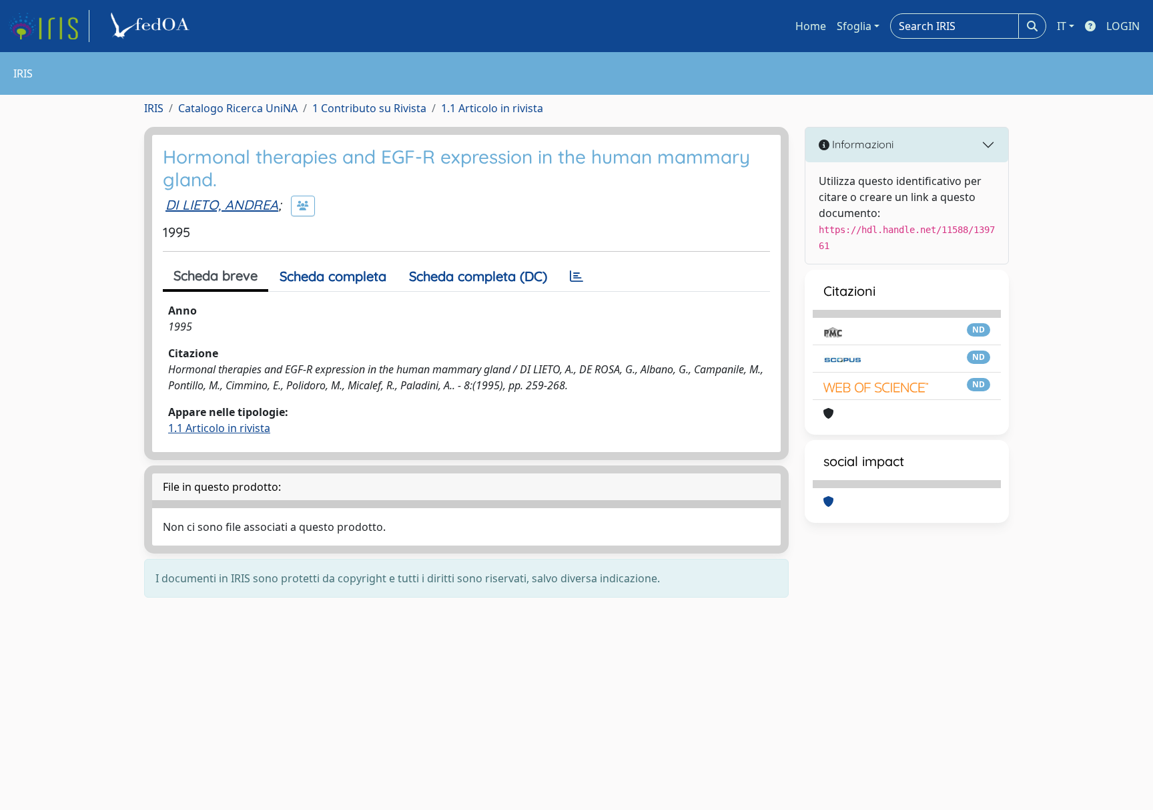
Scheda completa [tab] (333, 276)
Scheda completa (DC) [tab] (478, 276)
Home (810, 26)
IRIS (153, 108)
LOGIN (1123, 26)
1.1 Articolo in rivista (492, 108)
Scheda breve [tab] (215, 275)
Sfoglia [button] (854, 26)
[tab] (576, 276)
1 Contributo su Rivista (369, 108)
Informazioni (861, 144)
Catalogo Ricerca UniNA (238, 108)
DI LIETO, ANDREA (221, 204)
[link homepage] (48, 26)
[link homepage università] (152, 26)
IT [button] (1061, 26)
